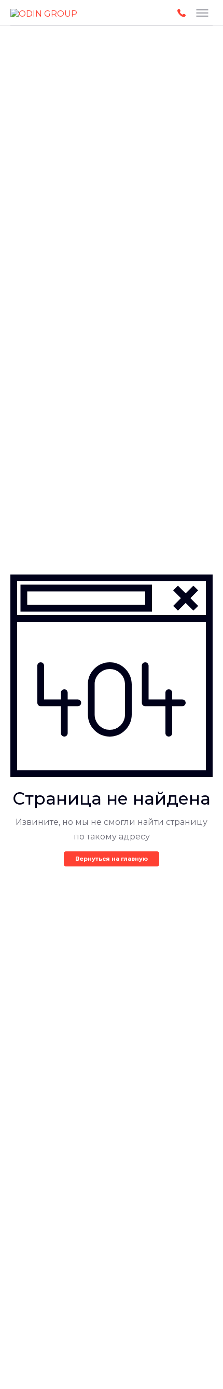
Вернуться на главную (111, 858)
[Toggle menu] (202, 13)
